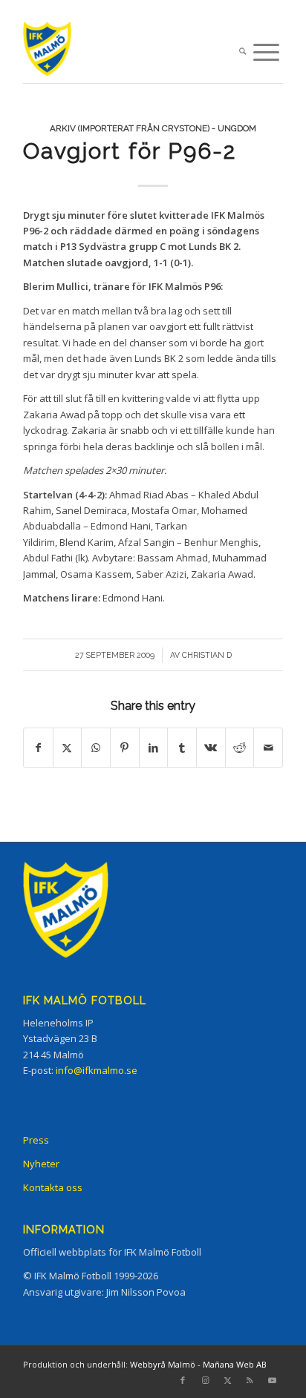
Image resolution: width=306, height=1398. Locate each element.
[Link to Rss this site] (249, 1380)
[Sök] (242, 52)
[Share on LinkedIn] (154, 747)
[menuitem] (242, 52)
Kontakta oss (52, 1187)
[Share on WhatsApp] (96, 747)
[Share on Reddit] (240, 747)
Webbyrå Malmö (162, 1364)
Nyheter (41, 1163)
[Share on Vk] (211, 747)
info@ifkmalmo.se (96, 1070)
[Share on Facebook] (38, 747)
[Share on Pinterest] (125, 747)
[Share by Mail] (268, 747)
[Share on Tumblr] (182, 747)
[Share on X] (67, 747)
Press (36, 1140)
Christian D (207, 654)
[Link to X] (227, 1380)
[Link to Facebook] (183, 1380)
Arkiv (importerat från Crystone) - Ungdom (153, 128)
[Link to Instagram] (205, 1380)
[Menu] (266, 52)
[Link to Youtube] (272, 1380)
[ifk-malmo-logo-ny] (127, 52)
